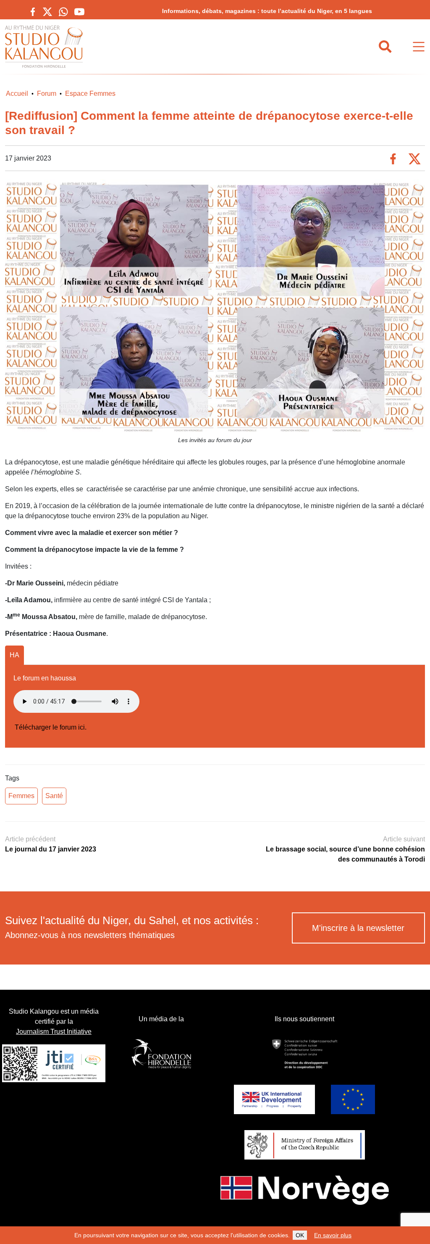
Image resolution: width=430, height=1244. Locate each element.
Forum (46, 93)
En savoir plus (332, 1235)
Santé (54, 795)
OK (300, 1235)
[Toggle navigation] (418, 46)
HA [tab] (14, 655)
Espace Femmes (90, 93)
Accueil (17, 93)
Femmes (21, 795)
